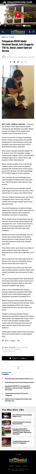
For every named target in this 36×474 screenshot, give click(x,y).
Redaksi (11, 466)
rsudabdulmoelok (8, 351)
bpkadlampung (22, 347)
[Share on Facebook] (10, 62)
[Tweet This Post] (14, 62)
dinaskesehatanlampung (11, 349)
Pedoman (18, 466)
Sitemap (24, 466)
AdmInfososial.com (14, 57)
